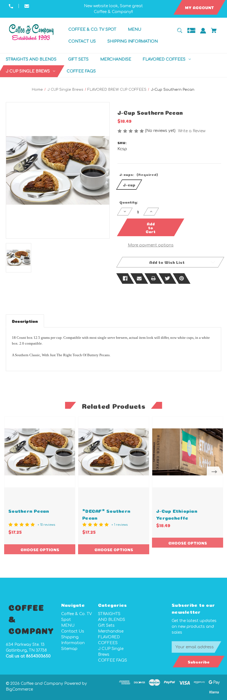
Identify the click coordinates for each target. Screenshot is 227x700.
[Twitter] (167, 278)
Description (25, 321)
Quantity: (128, 202)
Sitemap (69, 649)
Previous (11, 472)
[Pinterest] (181, 278)
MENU (67, 625)
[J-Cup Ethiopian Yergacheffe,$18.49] (187, 452)
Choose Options (39, 549)
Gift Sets (106, 625)
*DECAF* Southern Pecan (106, 514)
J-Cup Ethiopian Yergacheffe (176, 514)
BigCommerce (19, 689)
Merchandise (110, 631)
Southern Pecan (28, 510)
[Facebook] (125, 278)
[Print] (153, 278)
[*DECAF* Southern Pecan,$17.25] (113, 452)
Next (215, 472)
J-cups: (138, 174)
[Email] (139, 278)
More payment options (151, 245)
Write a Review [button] (191, 131)
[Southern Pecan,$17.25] (39, 452)
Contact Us (72, 631)
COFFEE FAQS (112, 660)
